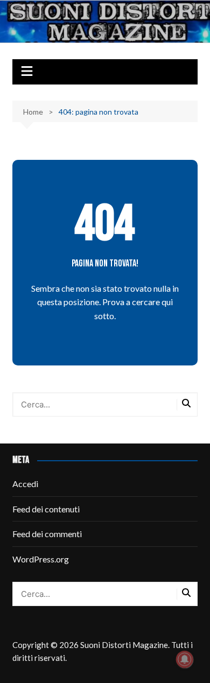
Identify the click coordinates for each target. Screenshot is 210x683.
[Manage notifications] (184, 659)
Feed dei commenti (47, 534)
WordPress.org (40, 559)
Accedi (25, 483)
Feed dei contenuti (46, 509)
